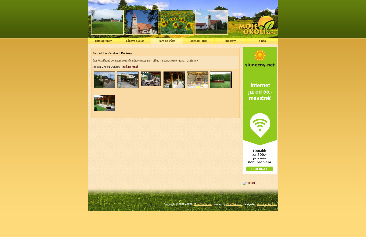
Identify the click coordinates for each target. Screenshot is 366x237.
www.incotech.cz (267, 204)
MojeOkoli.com (203, 204)
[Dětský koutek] (221, 87)
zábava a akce (135, 40)
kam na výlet (167, 40)
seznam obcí (198, 40)
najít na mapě (130, 66)
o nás (262, 40)
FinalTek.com (234, 204)
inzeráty (230, 40)
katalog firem (103, 40)
